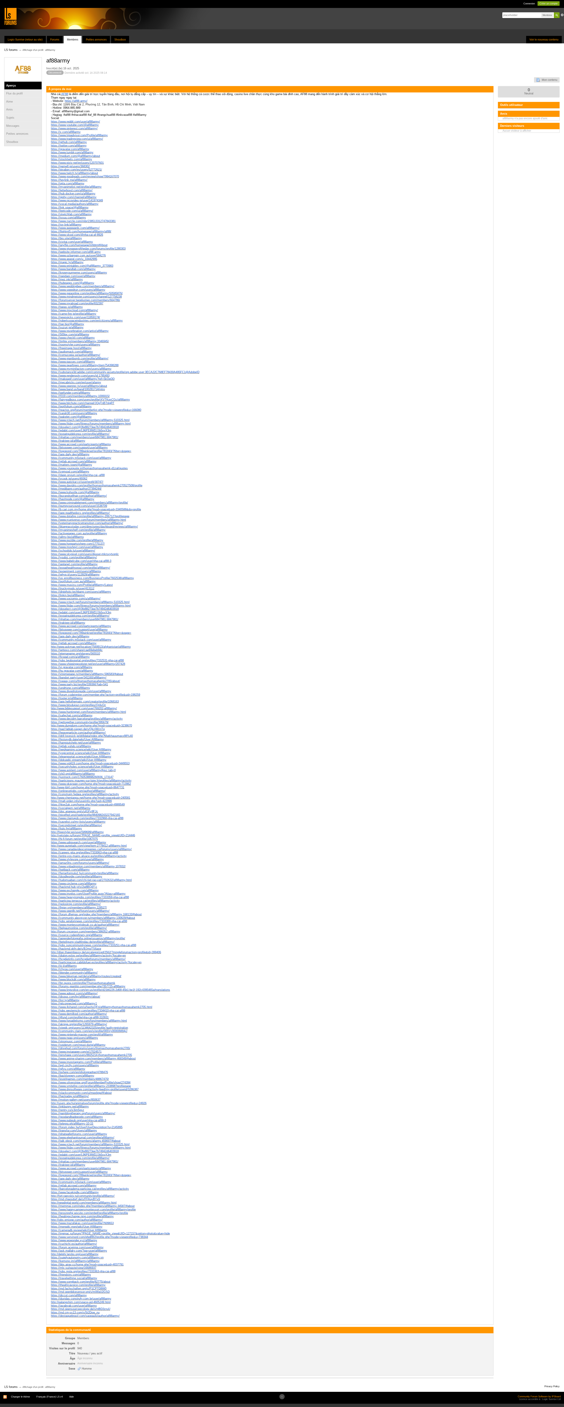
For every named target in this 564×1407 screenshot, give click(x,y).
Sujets (10, 117)
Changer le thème (20, 1396)
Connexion (529, 3)
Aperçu (11, 85)
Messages (12, 125)
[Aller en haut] (282, 1396)
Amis (9, 109)
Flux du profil (14, 93)
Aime (9, 101)
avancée (562, 15)
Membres (72, 39)
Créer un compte (549, 3)
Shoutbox (120, 39)
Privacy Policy (552, 1386)
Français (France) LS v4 (49, 1396)
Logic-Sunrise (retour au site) (25, 39)
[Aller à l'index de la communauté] (10, 16)
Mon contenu (548, 79)
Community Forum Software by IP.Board (539, 1396)
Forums (54, 39)
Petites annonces (96, 39)
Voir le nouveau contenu (543, 39)
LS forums (11, 1387)
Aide (71, 1396)
